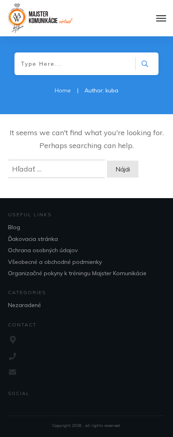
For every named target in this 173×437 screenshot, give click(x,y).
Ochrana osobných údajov (43, 250)
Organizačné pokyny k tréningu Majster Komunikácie (77, 273)
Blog (14, 227)
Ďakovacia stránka (33, 239)
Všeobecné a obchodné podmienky (55, 262)
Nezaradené (24, 305)
